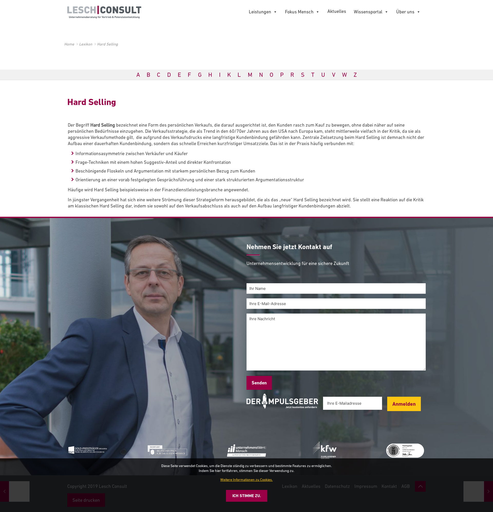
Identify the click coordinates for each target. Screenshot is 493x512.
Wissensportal (368, 11)
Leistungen (260, 11)
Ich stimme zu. (246, 495)
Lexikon (85, 44)
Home (69, 44)
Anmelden (404, 404)
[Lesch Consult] (104, 11)
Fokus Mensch (299, 11)
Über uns (405, 11)
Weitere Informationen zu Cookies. (246, 480)
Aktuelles (336, 11)
